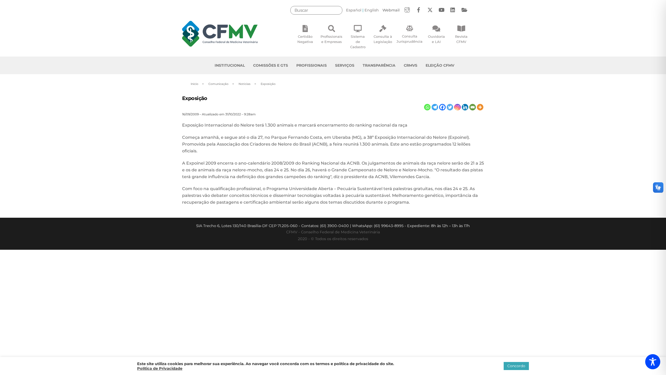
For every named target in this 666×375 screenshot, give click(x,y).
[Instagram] (457, 107)
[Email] (472, 107)
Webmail (391, 10)
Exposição (194, 98)
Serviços (344, 65)
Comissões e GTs (270, 65)
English (371, 10)
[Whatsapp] (427, 107)
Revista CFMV (461, 39)
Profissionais (311, 65)
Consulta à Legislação (383, 39)
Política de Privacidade (159, 368)
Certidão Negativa (305, 39)
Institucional (230, 65)
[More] (480, 107)
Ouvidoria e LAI (436, 39)
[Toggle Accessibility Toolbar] (653, 362)
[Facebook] (442, 107)
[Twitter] (450, 107)
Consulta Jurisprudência (409, 38)
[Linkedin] (465, 107)
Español (353, 10)
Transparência (379, 65)
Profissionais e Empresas (331, 39)
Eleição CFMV (440, 65)
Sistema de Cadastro (358, 41)
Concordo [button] (516, 366)
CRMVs (410, 65)
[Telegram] (435, 107)
